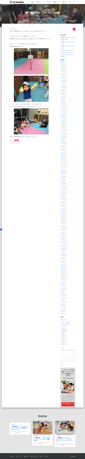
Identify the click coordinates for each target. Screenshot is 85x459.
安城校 (62, 335)
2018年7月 (63, 279)
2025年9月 (63, 87)
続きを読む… (18, 432)
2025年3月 (63, 100)
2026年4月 (63, 71)
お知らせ (63, 326)
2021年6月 (63, 201)
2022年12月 (63, 161)
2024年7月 (63, 118)
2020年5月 (63, 230)
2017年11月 (63, 297)
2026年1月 (63, 78)
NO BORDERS (72, 456)
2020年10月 (63, 219)
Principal (62, 319)
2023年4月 (63, 152)
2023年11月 (63, 136)
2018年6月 (63, 282)
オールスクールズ (19, 456)
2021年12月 (63, 188)
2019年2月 (63, 264)
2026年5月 (63, 69)
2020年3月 (63, 235)
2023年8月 (63, 143)
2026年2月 (63, 76)
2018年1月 (63, 293)
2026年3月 (63, 73)
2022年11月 (63, 163)
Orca (16, 142)
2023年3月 (63, 154)
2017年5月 (63, 311)
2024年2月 (63, 129)
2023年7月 (63, 145)
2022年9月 (63, 167)
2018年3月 (63, 288)
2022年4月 (63, 179)
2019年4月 (63, 259)
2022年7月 (63, 172)
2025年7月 (63, 91)
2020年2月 (63, 237)
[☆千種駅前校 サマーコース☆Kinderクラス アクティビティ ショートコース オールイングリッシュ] (65, 427)
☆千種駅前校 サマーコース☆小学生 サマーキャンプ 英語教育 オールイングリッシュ (19, 428)
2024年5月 (63, 123)
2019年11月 (63, 244)
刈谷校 (62, 328)
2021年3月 (63, 208)
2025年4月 (63, 98)
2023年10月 (63, 138)
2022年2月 (63, 183)
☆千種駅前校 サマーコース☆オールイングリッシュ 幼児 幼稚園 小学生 (42, 439)
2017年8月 (63, 304)
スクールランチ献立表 (44, 456)
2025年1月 (63, 105)
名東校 (62, 332)
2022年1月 (63, 185)
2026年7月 (63, 64)
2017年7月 (63, 306)
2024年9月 (63, 114)
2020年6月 (63, 228)
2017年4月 (63, 313)
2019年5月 (63, 257)
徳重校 (62, 339)
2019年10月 (63, 246)
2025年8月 (63, 89)
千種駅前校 (16, 140)
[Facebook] (1, 229)
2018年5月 (63, 284)
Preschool (18, 142)
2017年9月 (63, 302)
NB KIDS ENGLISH (35, 456)
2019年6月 (63, 255)
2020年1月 (63, 239)
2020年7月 (63, 226)
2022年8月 (63, 170)
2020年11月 (63, 217)
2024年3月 (63, 127)
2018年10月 (63, 273)
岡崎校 (62, 337)
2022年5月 (63, 176)
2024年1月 (63, 132)
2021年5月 (63, 203)
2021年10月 (63, 192)
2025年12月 (63, 80)
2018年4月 (63, 286)
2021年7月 (63, 199)
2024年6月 (63, 120)
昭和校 (62, 341)
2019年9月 (63, 248)
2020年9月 (63, 221)
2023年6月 (63, 147)
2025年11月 (63, 82)
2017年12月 (63, 295)
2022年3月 (63, 181)
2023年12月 (63, 134)
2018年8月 (63, 277)
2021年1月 (63, 212)
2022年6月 (63, 174)
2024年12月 (63, 107)
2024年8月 (63, 116)
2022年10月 (63, 165)
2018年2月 (63, 291)
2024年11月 (63, 109)
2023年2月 (63, 156)
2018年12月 (63, 268)
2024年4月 (63, 125)
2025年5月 (63, 96)
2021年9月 (63, 194)
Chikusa (13, 142)
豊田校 (62, 344)
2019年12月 (63, 241)
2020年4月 (63, 232)
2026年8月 (63, 62)
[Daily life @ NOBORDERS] (17, 2)
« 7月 (61, 365)
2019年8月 (63, 250)
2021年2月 (63, 210)
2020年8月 (63, 223)
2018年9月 (63, 275)
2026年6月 (63, 67)
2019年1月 (63, 266)
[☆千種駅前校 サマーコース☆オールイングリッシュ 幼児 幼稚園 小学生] (42, 427)
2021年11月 (63, 190)
